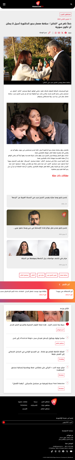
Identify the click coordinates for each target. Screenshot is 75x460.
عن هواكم (70, 435)
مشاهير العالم (45, 409)
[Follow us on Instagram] (59, 451)
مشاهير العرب (65, 14)
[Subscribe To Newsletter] (4, 422)
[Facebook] (66, 33)
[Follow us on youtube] (71, 451)
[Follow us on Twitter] (67, 451)
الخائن (33, 275)
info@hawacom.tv (57, 446)
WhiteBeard (70, 457)
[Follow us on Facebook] (63, 451)
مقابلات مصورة (22, 401)
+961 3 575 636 (68, 446)
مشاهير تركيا (46, 405)
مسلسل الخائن (24, 275)
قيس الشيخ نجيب (51, 275)
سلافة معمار (63, 275)
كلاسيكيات (34, 405)
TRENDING (23, 405)
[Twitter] (62, 33)
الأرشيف (24, 409)
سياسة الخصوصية (67, 430)
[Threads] (56, 451)
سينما (35, 401)
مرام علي (41, 275)
